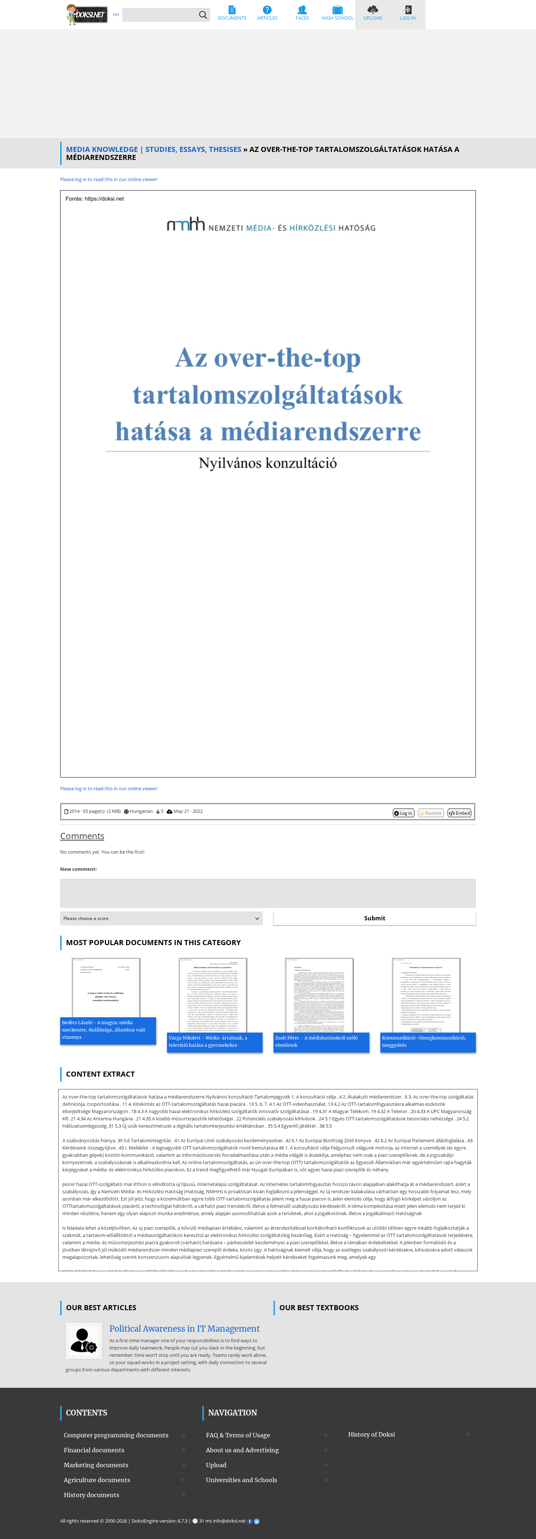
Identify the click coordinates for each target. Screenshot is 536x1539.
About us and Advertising (242, 1450)
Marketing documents (96, 1465)
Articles (267, 18)
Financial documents (94, 1450)
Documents (232, 18)
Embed (462, 813)
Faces (302, 18)
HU (116, 14)
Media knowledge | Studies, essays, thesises (153, 149)
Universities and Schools (241, 1480)
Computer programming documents (116, 1435)
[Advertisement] (268, 84)
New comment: (78, 869)
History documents (91, 1495)
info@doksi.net (229, 1521)
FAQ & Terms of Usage (238, 1435)
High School (338, 18)
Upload (373, 18)
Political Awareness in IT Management (184, 1329)
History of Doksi (371, 1434)
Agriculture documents (97, 1480)
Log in (408, 18)
